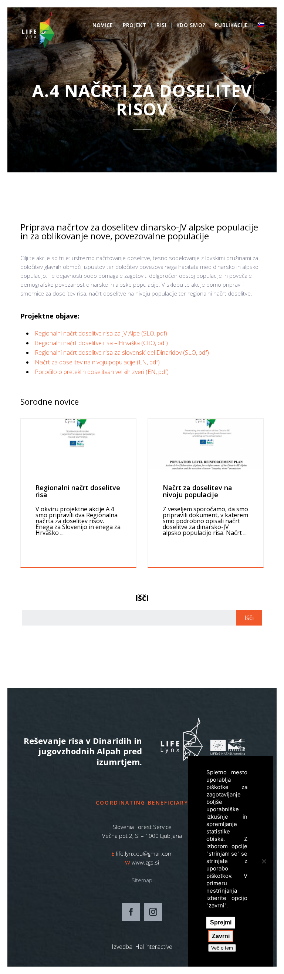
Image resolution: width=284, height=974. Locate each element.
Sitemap (142, 880)
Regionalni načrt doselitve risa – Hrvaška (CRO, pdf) (101, 343)
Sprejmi (220, 922)
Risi (161, 25)
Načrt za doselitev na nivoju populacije (197, 491)
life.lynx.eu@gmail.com (144, 853)
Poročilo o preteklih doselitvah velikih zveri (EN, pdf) (102, 372)
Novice (102, 25)
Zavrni (221, 936)
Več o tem (222, 948)
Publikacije (231, 25)
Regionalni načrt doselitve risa (78, 491)
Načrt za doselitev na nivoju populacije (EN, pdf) (97, 362)
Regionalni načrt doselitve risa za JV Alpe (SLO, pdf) (101, 333)
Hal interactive (153, 947)
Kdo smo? (191, 25)
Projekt (135, 25)
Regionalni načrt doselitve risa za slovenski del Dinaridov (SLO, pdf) (122, 352)
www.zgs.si (145, 862)
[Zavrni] (263, 861)
